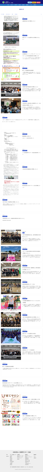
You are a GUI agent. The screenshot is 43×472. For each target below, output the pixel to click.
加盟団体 (11, 460)
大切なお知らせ (8, 14)
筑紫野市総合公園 (27, 461)
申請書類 (11, 463)
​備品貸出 (11, 464)
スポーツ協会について (13, 454)
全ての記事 (2, 14)
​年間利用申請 (26, 464)
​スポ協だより (11, 462)
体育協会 (16, 14)
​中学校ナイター (27, 462)
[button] (41, 14)
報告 (12, 14)
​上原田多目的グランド (28, 463)
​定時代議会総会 (12, 461)
